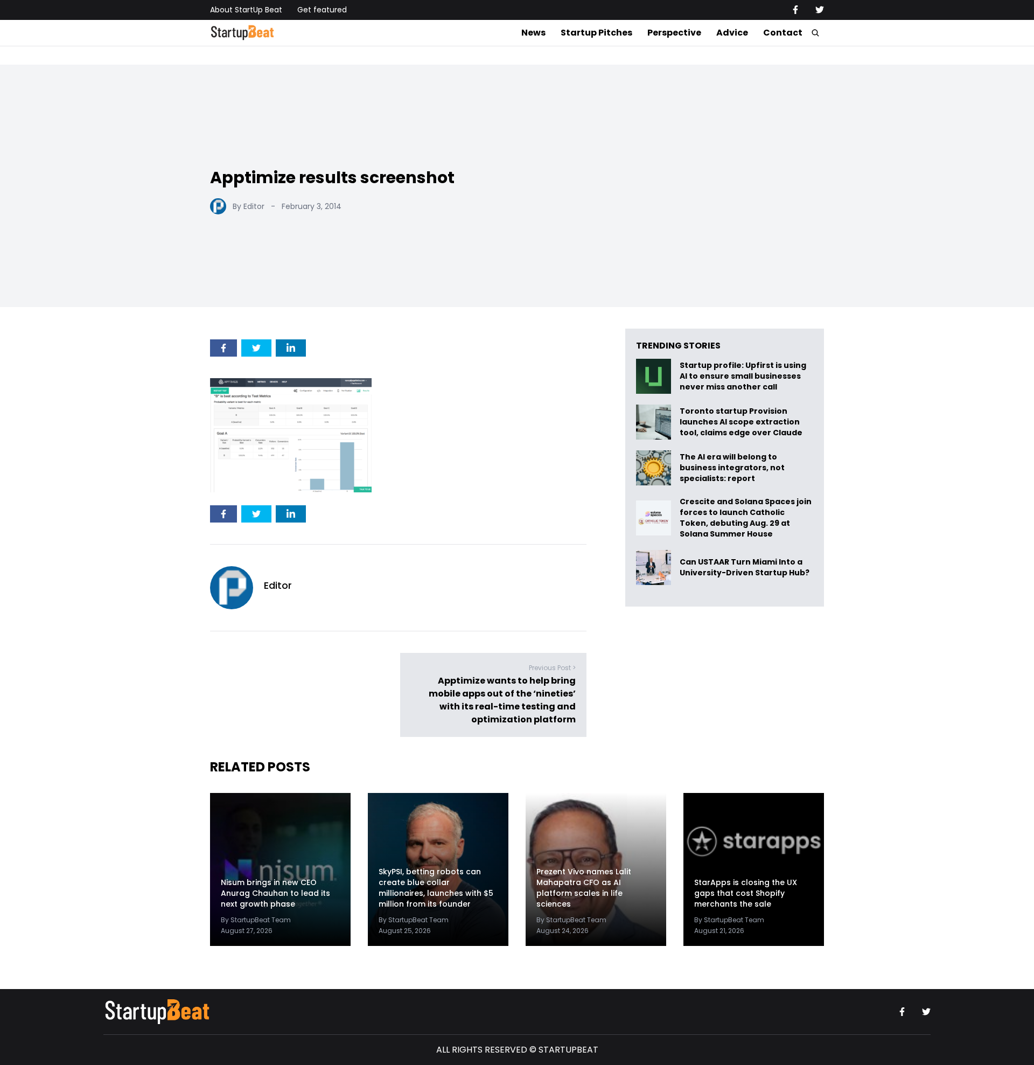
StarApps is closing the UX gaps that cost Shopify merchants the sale (745, 893)
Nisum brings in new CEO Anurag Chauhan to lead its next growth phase (275, 893)
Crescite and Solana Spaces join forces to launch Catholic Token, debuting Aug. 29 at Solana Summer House (746, 517)
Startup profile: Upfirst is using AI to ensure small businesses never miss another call (743, 376)
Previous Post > (552, 667)
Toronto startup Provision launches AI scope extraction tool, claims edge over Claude (742, 422)
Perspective (674, 32)
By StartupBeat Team (256, 919)
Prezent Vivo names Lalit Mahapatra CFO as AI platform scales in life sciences (583, 887)
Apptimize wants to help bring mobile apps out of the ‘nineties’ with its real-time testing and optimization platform (502, 700)
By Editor (248, 206)
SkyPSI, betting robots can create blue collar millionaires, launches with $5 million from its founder (436, 887)
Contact (782, 32)
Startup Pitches (596, 32)
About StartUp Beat (246, 9)
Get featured (322, 9)
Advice (732, 32)
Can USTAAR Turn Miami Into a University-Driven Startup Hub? (744, 567)
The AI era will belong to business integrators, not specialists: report (732, 468)
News (533, 32)
